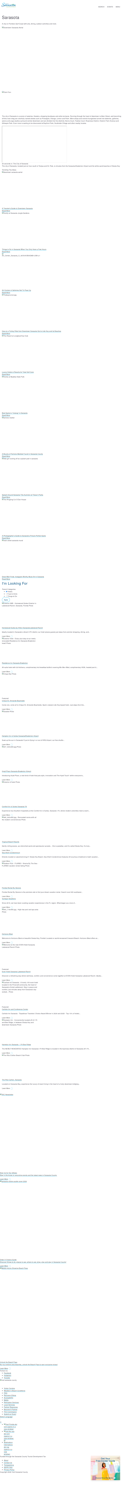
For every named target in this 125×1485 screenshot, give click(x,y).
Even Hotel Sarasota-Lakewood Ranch (16, 971)
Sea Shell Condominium (11, 853)
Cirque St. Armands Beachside (13, 701)
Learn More (6, 636)
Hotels (10, 591)
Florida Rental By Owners (11, 888)
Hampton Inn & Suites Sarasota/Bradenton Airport (20, 736)
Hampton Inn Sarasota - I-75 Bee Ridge (16, 1044)
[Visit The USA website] (64, 1435)
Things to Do (12, 596)
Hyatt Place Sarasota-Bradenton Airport (16, 771)
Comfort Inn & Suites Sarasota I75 (14, 806)
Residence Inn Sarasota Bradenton (15, 663)
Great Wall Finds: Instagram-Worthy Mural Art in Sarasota (23, 577)
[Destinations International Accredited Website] (64, 1447)
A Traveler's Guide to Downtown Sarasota (17, 208)
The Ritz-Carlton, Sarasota (12, 1080)
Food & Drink (12, 594)
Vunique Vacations (9, 899)
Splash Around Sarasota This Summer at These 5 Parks (22, 495)
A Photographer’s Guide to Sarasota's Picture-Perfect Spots (24, 536)
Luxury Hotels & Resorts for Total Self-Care (18, 372)
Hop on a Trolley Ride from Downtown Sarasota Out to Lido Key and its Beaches (31, 331)
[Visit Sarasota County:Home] (8, 5)
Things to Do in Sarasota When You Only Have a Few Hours (24, 249)
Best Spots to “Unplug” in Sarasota (14, 413)
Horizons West (7, 934)
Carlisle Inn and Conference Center (15, 1009)
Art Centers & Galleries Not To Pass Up (16, 290)
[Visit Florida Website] (64, 1426)
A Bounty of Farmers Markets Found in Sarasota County (22, 454)
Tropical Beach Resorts (10, 842)
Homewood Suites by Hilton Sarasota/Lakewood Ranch (22, 628)
